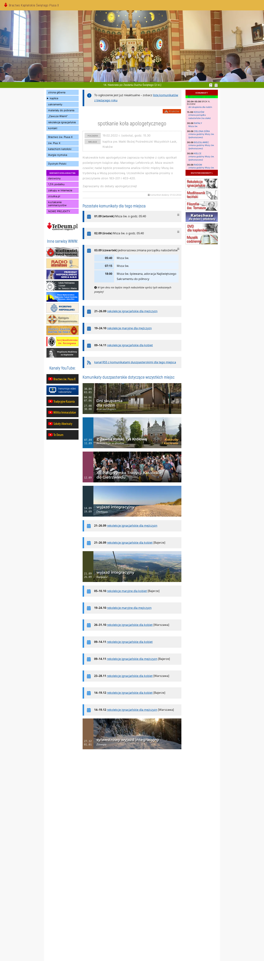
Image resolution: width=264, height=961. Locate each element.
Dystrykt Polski (57, 163)
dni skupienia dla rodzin (200, 107)
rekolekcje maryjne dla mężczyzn (129, 328)
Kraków (173, 111)
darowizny (54, 178)
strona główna (56, 92)
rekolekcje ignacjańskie (62, 122)
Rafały (198, 123)
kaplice (54, 98)
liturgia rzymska (57, 154)
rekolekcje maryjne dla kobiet (127, 591)
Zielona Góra (202, 131)
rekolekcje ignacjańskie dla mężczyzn (132, 311)
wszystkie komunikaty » (202, 172)
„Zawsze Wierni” (58, 116)
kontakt (52, 128)
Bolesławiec (201, 142)
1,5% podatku (56, 184)
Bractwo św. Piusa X (60, 136)
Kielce (197, 153)
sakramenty (55, 104)
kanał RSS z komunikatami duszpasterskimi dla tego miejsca (135, 362)
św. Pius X (54, 143)
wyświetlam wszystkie (203, 96)
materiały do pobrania (61, 110)
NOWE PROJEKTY (59, 211)
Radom (198, 164)
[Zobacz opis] (132, 416)
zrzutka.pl (54, 196)
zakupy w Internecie (60, 190)
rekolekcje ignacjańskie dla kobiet (130, 345)
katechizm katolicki (59, 148)
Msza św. (193, 126)
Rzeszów (199, 112)
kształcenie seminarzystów (57, 204)
